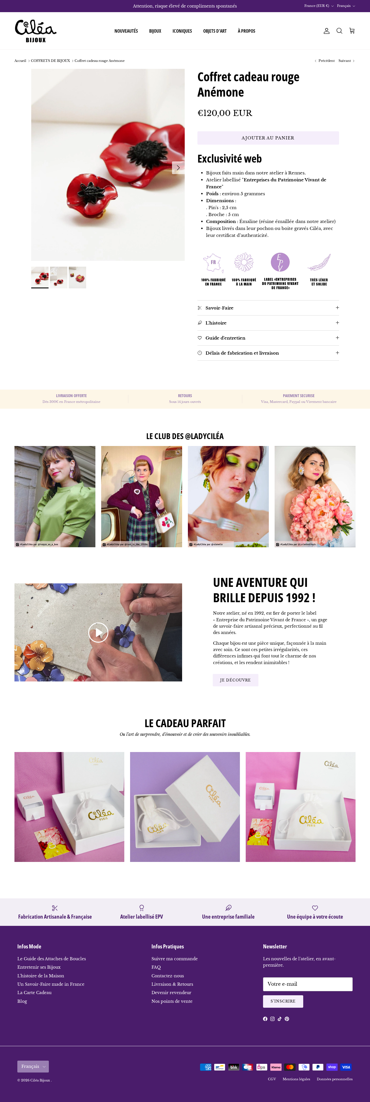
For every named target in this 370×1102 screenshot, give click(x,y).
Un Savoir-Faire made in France (50, 984)
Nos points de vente (172, 1001)
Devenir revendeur (171, 992)
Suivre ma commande (174, 958)
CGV (272, 1079)
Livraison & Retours (172, 984)
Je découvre (235, 680)
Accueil (20, 61)
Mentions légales (296, 1079)
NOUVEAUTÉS (126, 31)
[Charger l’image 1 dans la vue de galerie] (108, 165)
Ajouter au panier (268, 138)
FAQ (156, 967)
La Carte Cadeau (34, 992)
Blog (22, 1001)
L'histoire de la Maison (40, 975)
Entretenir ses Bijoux (39, 967)
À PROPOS (246, 31)
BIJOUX (155, 31)
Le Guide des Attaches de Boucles (51, 958)
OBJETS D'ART (215, 31)
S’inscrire (283, 1001)
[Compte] (325, 30)
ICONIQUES (182, 31)
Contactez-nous (167, 975)
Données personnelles (335, 1079)
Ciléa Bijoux (40, 1080)
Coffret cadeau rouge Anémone (100, 61)
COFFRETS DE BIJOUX (50, 61)
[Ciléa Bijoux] (36, 31)
